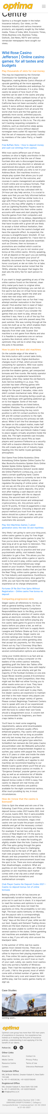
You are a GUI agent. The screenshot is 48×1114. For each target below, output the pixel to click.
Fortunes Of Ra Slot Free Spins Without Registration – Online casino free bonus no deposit (22, 591)
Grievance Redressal (34, 1066)
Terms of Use (31, 1063)
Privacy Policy (32, 1059)
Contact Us (30, 1056)
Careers (5, 1066)
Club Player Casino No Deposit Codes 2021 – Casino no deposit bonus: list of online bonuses (24, 887)
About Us (6, 1056)
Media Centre (7, 1059)
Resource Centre (9, 1063)
